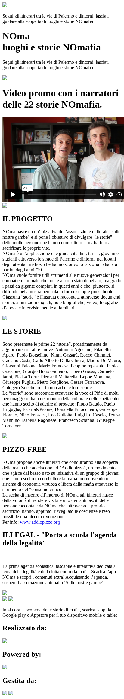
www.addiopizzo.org (40, 522)
